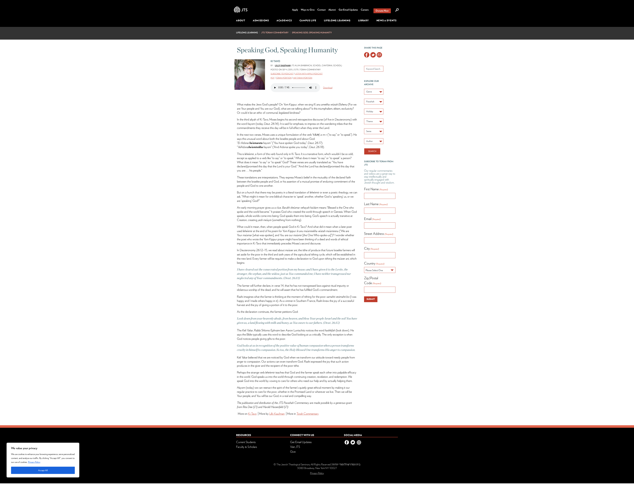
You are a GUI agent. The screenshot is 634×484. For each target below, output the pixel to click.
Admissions (261, 20)
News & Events (386, 20)
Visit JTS (295, 447)
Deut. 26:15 (331, 322)
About (240, 20)
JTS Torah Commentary (275, 32)
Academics (284, 20)
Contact (321, 9)
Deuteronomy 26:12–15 (253, 250)
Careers (365, 9)
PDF (272, 78)
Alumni (332, 9)
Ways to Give (308, 9)
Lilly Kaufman (283, 65)
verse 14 (279, 285)
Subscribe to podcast (282, 73)
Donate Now (382, 10)
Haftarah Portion (302, 78)
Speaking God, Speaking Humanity (312, 32)
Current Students (246, 442)
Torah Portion (284, 78)
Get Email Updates (348, 9)
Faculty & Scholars (246, 447)
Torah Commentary (308, 413)
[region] (43, 460)
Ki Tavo (264, 119)
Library (363, 20)
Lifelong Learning (337, 20)
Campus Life (307, 20)
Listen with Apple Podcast (309, 73)
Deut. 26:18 (316, 147)
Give (293, 451)
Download (327, 87)
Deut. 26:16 (271, 123)
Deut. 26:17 (314, 143)
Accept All (43, 470)
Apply (295, 9)
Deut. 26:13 (291, 278)
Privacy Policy (34, 462)
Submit (371, 299)
